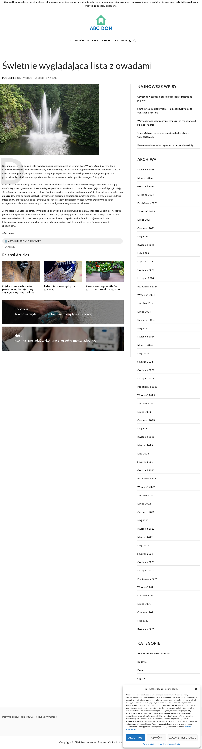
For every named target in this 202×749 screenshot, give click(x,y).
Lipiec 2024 (144, 311)
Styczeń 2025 (145, 261)
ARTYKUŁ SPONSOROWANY (154, 653)
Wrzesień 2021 (146, 587)
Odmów (156, 737)
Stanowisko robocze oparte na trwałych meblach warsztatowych (163, 135)
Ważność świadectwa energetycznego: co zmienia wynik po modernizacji (167, 122)
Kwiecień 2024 (146, 336)
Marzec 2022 (145, 537)
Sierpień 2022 (145, 495)
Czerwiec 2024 (146, 319)
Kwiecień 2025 (146, 244)
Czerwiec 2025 (146, 228)
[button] (196, 688)
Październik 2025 (147, 203)
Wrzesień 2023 (146, 395)
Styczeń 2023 (145, 461)
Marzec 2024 (145, 345)
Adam (54, 77)
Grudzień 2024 (146, 269)
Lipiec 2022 (144, 503)
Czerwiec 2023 (146, 420)
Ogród (79, 40)
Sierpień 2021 (145, 595)
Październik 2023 (147, 386)
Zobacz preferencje (182, 737)
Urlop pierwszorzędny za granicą (59, 287)
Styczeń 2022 (145, 553)
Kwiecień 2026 (146, 169)
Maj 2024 (142, 328)
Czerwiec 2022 (146, 512)
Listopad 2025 (145, 194)
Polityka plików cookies (152, 744)
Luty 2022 (143, 545)
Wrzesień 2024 (146, 294)
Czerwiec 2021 (146, 612)
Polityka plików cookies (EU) (17, 716)
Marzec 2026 (145, 177)
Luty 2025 (143, 253)
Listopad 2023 (145, 378)
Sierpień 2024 (145, 303)
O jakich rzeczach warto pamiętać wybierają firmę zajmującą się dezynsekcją (18, 289)
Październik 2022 (147, 478)
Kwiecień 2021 (146, 628)
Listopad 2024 (145, 278)
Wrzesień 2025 (146, 211)
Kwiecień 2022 (146, 528)
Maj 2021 (142, 620)
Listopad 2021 (145, 570)
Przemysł (121, 40)
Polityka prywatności (171, 744)
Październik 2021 (147, 578)
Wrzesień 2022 (146, 486)
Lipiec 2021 (144, 603)
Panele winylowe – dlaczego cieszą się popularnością (165, 145)
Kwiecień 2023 (146, 436)
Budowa (92, 40)
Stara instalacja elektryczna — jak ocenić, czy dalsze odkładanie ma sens (164, 110)
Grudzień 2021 (146, 562)
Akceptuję (135, 737)
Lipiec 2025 (144, 219)
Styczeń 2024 (145, 361)
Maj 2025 (142, 236)
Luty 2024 (143, 353)
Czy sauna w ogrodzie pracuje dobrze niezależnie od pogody (164, 98)
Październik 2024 (147, 286)
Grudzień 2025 (146, 186)
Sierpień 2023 (145, 403)
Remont (106, 40)
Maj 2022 (142, 520)
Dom (69, 40)
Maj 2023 (142, 428)
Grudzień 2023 (146, 370)
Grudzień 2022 (146, 470)
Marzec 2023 (145, 445)
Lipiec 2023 (144, 411)
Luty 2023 (143, 453)
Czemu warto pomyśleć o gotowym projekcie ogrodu (103, 287)
